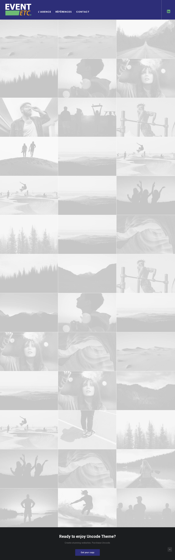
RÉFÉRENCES (64, 11)
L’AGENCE (44, 11)
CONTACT (82, 11)
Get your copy (87, 552)
